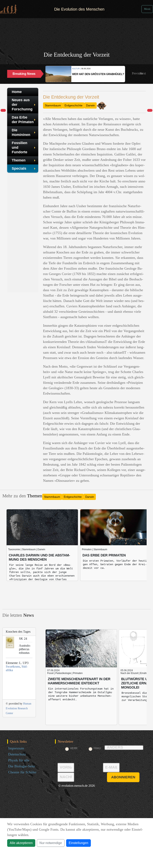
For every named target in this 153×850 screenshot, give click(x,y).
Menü (147, 9)
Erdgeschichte (73, 105)
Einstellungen (78, 843)
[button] (137, 73)
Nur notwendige (50, 843)
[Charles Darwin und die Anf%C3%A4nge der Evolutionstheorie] (149, 110)
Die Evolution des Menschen (79, 9)
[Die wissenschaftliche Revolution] (3, 110)
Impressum (16, 748)
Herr (73, 748)
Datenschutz (17, 754)
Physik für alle (18, 760)
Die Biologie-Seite (21, 766)
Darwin (90, 105)
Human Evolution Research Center (18, 708)
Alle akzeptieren (21, 843)
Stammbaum (53, 105)
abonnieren (123, 777)
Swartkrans (13, 666)
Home (17, 92)
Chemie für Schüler (22, 772)
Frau (97, 748)
